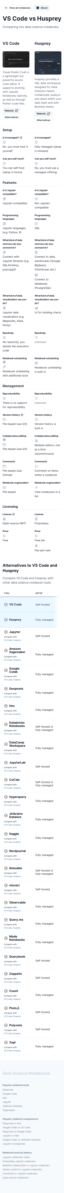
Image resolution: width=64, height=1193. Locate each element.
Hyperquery (17, 797)
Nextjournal (17, 851)
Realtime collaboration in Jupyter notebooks (26, 1165)
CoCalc (14, 779)
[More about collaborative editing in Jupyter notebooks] (4, 439)
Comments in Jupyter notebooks (20, 1173)
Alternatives (11, 117)
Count (13, 991)
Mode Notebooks (17, 938)
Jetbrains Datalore (16, 815)
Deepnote (16, 688)
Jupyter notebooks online (16, 1157)
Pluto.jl (14, 1008)
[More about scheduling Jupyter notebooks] (4, 362)
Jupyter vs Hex (11, 1135)
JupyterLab (17, 762)
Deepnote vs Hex (12, 1123)
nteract (14, 885)
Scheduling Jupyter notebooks (19, 1161)
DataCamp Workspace (17, 744)
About (44, 7)
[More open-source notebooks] (13, 514)
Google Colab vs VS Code (16, 1127)
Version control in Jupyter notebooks (22, 1169)
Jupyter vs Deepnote (14, 1143)
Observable (17, 902)
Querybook (17, 956)
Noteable (15, 868)
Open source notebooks (15, 1177)
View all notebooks (20, 7)
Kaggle (14, 833)
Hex (12, 705)
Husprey (15, 619)
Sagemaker (9, 1110)
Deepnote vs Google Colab (17, 1131)
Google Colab (14, 670)
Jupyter (14, 632)
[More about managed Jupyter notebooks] (21, 137)
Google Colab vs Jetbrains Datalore (22, 1139)
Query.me (16, 919)
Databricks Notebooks (17, 724)
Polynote (15, 1025)
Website (9, 110)
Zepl (12, 1042)
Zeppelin (15, 973)
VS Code (15, 604)
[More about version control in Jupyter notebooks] (22, 415)
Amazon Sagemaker (17, 650)
